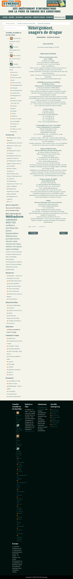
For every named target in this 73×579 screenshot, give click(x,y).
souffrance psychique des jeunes (12, 228)
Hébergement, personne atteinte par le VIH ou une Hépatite (14, 145)
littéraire (9, 236)
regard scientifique (12, 249)
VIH (11, 264)
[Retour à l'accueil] (11, 3)
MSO (8, 222)
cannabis (8, 254)
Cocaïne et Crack (11, 251)
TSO (13, 222)
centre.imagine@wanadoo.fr (50, 121)
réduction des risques (13, 244)
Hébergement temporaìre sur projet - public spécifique (13, 191)
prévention (19, 251)
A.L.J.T (10, 201)
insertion (17, 239)
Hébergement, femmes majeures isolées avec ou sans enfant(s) (14, 163)
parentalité (9, 239)
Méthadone (14, 216)
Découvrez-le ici (29, 431)
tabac (7, 257)
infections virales (12, 241)
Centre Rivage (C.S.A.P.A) (51, 47)
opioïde (12, 269)
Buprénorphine (12, 233)
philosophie (9, 267)
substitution (11, 220)
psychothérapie (17, 264)
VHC (14, 246)
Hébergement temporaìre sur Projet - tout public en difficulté (14, 183)
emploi (13, 254)
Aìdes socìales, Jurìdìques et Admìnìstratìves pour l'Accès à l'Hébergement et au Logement (14, 173)
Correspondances (11, 262)
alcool (15, 236)
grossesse (18, 254)
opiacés (19, 246)
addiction (9, 246)
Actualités (49, 17)
